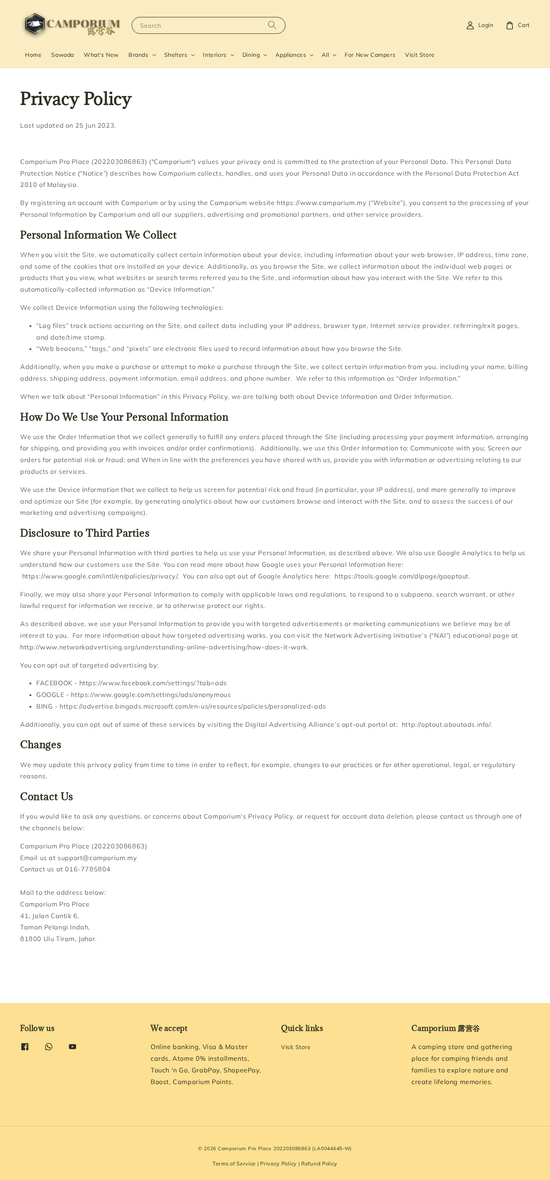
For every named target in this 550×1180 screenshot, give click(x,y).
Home (33, 54)
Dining (251, 54)
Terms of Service (234, 1163)
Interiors (214, 54)
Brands (138, 54)
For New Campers (370, 54)
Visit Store (420, 54)
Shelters (176, 54)
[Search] (272, 25)
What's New (101, 54)
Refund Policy (319, 1163)
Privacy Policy (278, 1163)
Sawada (62, 54)
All (325, 54)
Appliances (290, 54)
